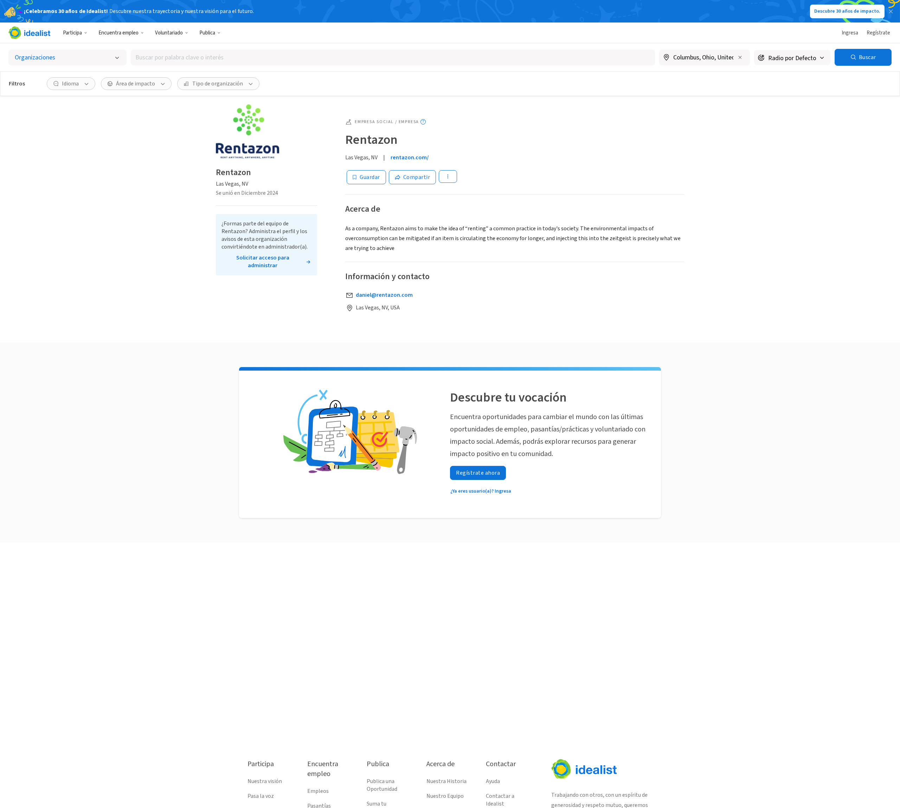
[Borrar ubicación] (740, 57)
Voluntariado (169, 33)
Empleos (318, 791)
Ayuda (493, 781)
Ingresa (850, 33)
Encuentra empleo (118, 33)
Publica (207, 33)
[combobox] (393, 57)
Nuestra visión (265, 781)
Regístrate (878, 33)
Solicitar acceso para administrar (262, 261)
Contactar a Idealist (500, 800)
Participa (72, 33)
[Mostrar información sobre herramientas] (423, 121)
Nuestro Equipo (445, 796)
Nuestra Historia (446, 781)
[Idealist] (29, 32)
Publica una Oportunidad (382, 785)
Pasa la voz (261, 796)
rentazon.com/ (410, 157)
